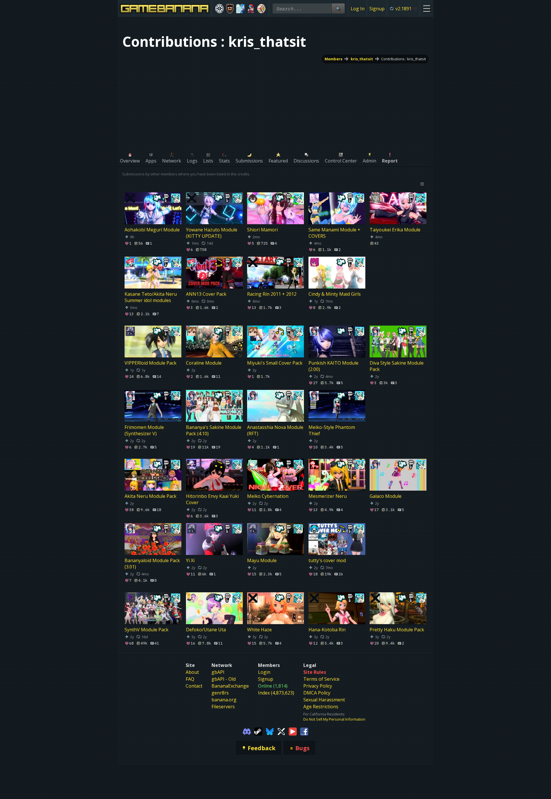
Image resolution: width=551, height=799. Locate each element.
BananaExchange (230, 686)
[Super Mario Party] (261, 8)
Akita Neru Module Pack (150, 496)
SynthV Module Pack (146, 629)
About (192, 672)
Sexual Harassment (324, 700)
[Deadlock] (219, 8)
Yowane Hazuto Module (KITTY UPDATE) (211, 233)
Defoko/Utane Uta (206, 629)
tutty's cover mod (327, 561)
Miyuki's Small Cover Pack (274, 363)
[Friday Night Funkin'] (251, 8)
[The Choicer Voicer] (240, 8)
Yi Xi (190, 561)
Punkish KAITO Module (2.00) (333, 366)
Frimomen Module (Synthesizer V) (144, 430)
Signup (377, 8)
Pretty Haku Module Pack (397, 629)
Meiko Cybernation (267, 496)
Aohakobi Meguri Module (152, 230)
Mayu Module (262, 561)
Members (333, 58)
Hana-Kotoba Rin (327, 629)
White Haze (259, 629)
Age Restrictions (320, 706)
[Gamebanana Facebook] (304, 731)
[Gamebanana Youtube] (292, 731)
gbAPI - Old (224, 679)
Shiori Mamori (262, 230)
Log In (357, 8)
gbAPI (218, 672)
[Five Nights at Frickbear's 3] (230, 8)
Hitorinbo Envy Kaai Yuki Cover (212, 499)
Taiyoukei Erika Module (395, 230)
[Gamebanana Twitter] (281, 731)
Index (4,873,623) (276, 693)
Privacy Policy (317, 686)
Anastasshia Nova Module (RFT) (275, 430)
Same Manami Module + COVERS (334, 233)
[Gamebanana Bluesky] (269, 731)
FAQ (190, 679)
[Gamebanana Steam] (258, 731)
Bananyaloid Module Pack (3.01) (152, 564)
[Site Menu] (426, 8)
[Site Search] (338, 8)
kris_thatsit (362, 58)
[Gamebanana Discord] (246, 731)
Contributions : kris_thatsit (403, 58)
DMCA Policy (316, 693)
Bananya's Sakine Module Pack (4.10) (213, 430)
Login (264, 672)
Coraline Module (204, 363)
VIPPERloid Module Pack (150, 363)
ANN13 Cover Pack (206, 294)
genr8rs (220, 693)
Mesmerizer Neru (328, 496)
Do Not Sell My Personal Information (334, 719)
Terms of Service (321, 679)
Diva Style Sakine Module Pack (397, 366)
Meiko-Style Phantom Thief (332, 430)
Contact (194, 686)
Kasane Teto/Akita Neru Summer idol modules (151, 297)
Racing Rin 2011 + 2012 (271, 294)
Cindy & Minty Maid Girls (335, 294)
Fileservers (223, 706)
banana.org (224, 700)
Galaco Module (385, 496)
